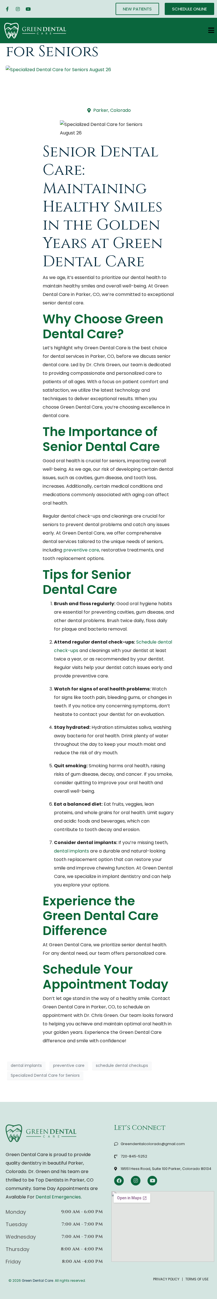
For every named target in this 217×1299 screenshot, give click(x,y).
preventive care (81, 550)
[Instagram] (17, 9)
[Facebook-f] (7, 9)
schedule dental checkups (122, 1065)
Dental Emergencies (58, 1197)
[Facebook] (119, 1180)
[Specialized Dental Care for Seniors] (58, 69)
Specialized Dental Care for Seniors (45, 1075)
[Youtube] (28, 9)
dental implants (71, 851)
